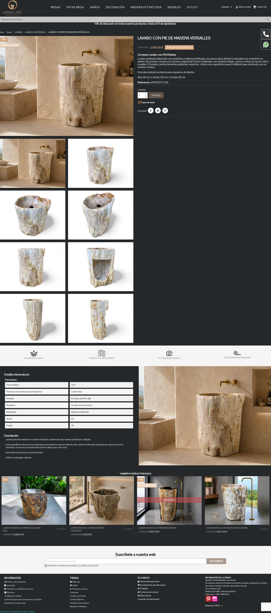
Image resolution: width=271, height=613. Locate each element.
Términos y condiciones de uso (19, 589)
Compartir (151, 110)
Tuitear (158, 110)
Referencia (143, 82)
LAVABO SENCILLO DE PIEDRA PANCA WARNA (226, 528)
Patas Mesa (75, 7)
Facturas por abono (149, 592)
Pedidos (144, 588)
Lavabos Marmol (77, 599)
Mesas (55, 7)
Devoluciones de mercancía (152, 585)
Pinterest (165, 110)
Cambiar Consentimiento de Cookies (17, 611)
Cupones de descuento (149, 599)
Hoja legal (10, 585)
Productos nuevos (79, 589)
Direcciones (145, 595)
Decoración (115, 7)
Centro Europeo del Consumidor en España (22, 599)
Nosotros (10, 592)
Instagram (215, 597)
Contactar (74, 592)
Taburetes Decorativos (79, 603)
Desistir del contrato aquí (14, 603)
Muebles (174, 7)
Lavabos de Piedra (78, 596)
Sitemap (76, 582)
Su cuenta (143, 577)
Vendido (156, 95)
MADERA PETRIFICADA (146, 7)
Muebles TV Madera (78, 606)
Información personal (149, 581)
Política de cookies (13, 596)
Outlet (192, 7)
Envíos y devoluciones (16, 582)
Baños (95, 7)
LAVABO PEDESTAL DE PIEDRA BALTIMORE (157, 528)
